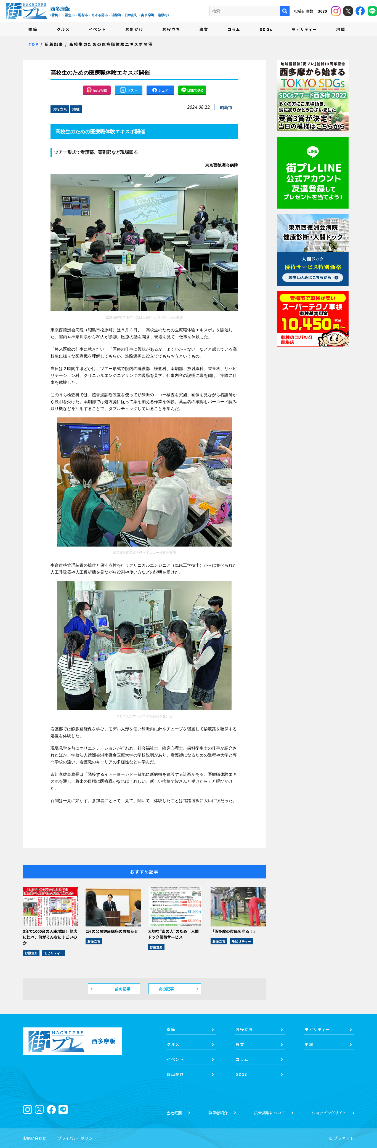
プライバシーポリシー (77, 1138)
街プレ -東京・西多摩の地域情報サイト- (26, 11)
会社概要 (174, 1112)
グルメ (63, 29)
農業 (204, 29)
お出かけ (134, 29)
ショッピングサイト (329, 1112)
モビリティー (304, 29)
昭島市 (226, 107)
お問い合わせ (34, 1138)
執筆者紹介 (218, 1112)
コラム (233, 29)
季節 (33, 29)
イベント (97, 29)
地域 (341, 29)
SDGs (266, 29)
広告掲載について (269, 1112)
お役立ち (171, 29)
